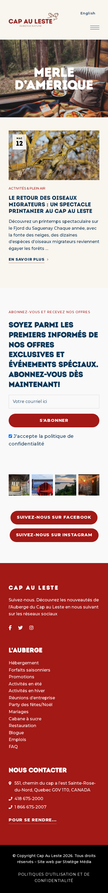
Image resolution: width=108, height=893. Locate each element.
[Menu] (94, 27)
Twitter (20, 628)
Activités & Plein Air (27, 188)
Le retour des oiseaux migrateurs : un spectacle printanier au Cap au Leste (50, 204)
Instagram (31, 628)
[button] (54, 517)
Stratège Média (77, 861)
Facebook (10, 628)
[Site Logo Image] (33, 20)
